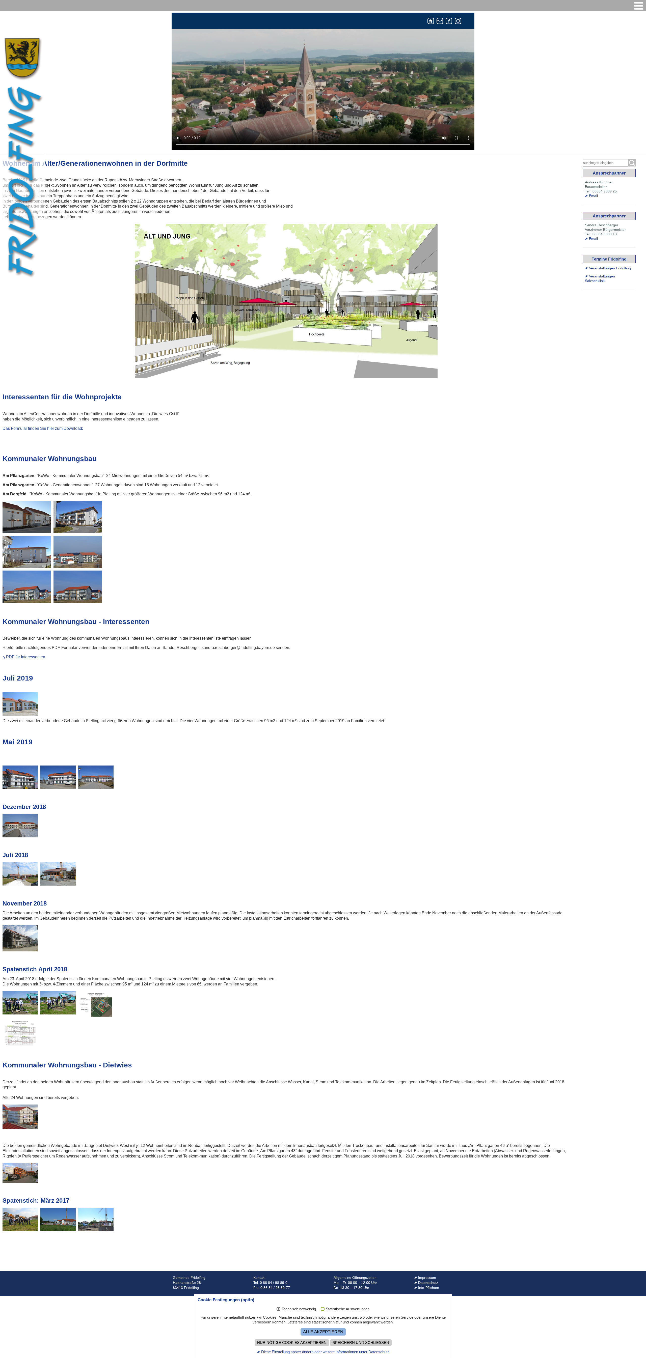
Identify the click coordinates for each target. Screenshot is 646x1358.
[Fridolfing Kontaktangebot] (440, 22)
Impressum (427, 1278)
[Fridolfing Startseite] (430, 22)
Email (593, 196)
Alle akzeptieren (323, 1331)
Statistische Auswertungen (347, 1309)
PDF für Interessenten (25, 657)
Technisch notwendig (299, 1309)
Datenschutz (428, 1283)
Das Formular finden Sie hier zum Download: (43, 428)
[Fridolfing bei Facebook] (449, 22)
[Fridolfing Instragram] (458, 22)
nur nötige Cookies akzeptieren (292, 1343)
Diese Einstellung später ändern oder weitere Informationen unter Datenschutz (325, 1352)
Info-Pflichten (428, 1288)
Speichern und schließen (361, 1343)
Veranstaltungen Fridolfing (610, 268)
